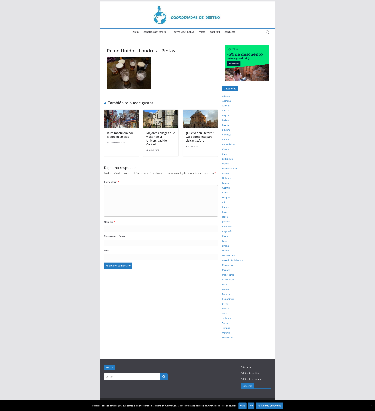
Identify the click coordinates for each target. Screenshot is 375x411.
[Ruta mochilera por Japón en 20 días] (121, 111)
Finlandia (226, 178)
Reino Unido (228, 299)
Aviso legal (246, 367)
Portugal (226, 294)
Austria (225, 110)
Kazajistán (227, 226)
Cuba (224, 154)
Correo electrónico (115, 236)
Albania (226, 96)
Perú (224, 284)
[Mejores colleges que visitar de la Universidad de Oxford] (160, 111)
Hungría (226, 197)
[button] (167, 32)
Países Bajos (228, 279)
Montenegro (228, 274)
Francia (225, 183)
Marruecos (227, 265)
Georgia (226, 187)
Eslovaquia (227, 158)
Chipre (225, 139)
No (251, 405)
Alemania (226, 100)
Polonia (225, 289)
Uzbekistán (227, 337)
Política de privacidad (251, 379)
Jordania (226, 221)
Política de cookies (250, 373)
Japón (225, 216)
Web (106, 250)
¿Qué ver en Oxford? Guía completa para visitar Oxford (200, 136)
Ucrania (226, 332)
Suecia (225, 308)
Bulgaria (226, 129)
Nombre (109, 222)
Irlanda (225, 207)
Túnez (225, 323)
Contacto (230, 32)
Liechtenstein (228, 255)
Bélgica (225, 115)
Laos (224, 241)
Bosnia (225, 125)
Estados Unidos (229, 168)
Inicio (135, 32)
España (225, 163)
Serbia (225, 303)
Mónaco (226, 270)
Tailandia (226, 318)
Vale (242, 405)
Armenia (226, 105)
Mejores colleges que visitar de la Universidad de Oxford (160, 138)
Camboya (226, 134)
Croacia (226, 149)
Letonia (225, 245)
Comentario (111, 182)
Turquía (226, 328)
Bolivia (225, 120)
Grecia (225, 192)
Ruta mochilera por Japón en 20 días (120, 135)
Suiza (224, 313)
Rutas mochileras (184, 32)
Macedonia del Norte (232, 260)
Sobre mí (215, 32)
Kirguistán (227, 231)
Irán (224, 202)
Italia (224, 212)
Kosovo (225, 236)
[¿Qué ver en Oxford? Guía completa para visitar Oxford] (200, 111)
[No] (371, 405)
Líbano (225, 250)
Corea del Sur (229, 144)
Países (202, 32)
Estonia (225, 173)
